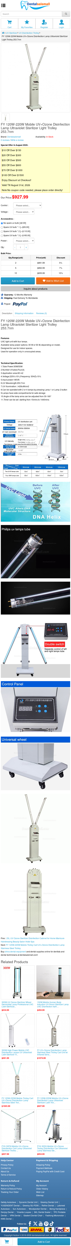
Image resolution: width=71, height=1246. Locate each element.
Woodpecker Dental (38, 1208)
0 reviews (5, 140)
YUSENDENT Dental (10, 1205)
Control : (5, 205)
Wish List (40, 1192)
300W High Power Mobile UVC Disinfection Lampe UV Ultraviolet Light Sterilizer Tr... (17, 1052)
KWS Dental (6, 1218)
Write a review (17, 140)
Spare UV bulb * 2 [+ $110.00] (16, 231)
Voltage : (5, 211)
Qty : (3, 247)
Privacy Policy (7, 1164)
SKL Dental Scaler (42, 1212)
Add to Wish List (55, 280)
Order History (42, 1188)
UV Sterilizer (11, 32)
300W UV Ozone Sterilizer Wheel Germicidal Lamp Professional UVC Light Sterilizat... (17, 1004)
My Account (41, 1185)
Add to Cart (44, 1241)
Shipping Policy (43, 1164)
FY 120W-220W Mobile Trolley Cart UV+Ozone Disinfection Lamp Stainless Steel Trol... (17, 1100)
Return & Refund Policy (11, 1188)
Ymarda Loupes (24, 1212)
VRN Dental (15, 1215)
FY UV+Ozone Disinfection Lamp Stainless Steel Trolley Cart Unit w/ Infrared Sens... (52, 1052)
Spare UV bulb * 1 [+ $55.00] (16, 227)
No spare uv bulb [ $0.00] (14, 222)
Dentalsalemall (14, 136)
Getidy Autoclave (8, 1202)
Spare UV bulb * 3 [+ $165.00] (16, 235)
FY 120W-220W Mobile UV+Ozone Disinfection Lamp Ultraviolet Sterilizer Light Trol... (52, 1100)
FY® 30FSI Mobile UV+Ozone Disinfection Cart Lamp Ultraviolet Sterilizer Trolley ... (17, 1148)
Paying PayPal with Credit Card (50, 1171)
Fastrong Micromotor (54, 1215)
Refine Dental (48, 1205)
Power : (4, 240)
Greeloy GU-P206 (31, 1205)
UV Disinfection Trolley (29, 32)
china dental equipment (15, 951)
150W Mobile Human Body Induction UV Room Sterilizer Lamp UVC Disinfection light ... (53, 1004)
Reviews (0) (41, 313)
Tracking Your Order (10, 1192)
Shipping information (24, 313)
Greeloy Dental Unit (49, 1202)
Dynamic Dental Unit (28, 1202)
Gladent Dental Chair (32, 1215)
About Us (5, 1171)
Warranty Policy (8, 1185)
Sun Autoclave (19, 1208)
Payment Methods (44, 1168)
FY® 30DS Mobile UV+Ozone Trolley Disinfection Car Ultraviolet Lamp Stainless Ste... (52, 1148)
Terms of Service (8, 1174)
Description (7, 313)
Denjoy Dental (7, 1212)
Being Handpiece (57, 1208)
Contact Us (6, 1168)
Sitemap (40, 1195)
